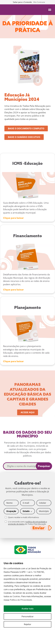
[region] (27, 594)
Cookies (16, 596)
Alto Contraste (39, 2)
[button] (49, 9)
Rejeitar (27, 624)
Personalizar (27, 616)
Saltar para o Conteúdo (22, 2)
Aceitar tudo (27, 608)
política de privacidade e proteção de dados (27, 522)
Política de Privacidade (21, 600)
